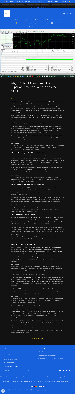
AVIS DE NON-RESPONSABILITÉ (11, 352)
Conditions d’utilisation (62, 389)
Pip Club (12, 389)
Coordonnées (7, 354)
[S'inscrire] (28, 370)
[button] (64, 13)
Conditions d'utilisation (9, 362)
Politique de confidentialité (51, 389)
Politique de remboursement (11, 359)
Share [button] (14, 98)
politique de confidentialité (10, 357)
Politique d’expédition (35, 390)
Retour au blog (38, 338)
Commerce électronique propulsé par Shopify (23, 389)
